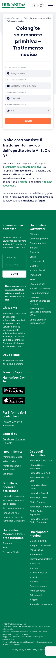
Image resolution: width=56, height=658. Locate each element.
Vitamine (34, 581)
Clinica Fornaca (37, 502)
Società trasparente (40, 288)
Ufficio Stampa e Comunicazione (38, 321)
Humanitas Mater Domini (38, 487)
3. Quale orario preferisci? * (16, 92)
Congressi (7, 473)
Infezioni (34, 568)
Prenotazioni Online (12, 456)
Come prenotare (38, 243)
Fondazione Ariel (10, 513)
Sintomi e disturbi (38, 540)
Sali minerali (36, 595)
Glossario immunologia (41, 559)
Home (7, 18)
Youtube (20, 439)
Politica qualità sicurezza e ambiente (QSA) (40, 311)
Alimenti (33, 599)
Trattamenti (17, 18)
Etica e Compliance (39, 293)
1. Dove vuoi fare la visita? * (16, 67)
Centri (33, 256)
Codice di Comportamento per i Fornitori (40, 300)
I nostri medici (37, 261)
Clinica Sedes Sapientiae (36, 513)
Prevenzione (36, 554)
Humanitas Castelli (39, 493)
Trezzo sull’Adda (10, 552)
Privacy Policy (18, 649)
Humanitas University (13, 496)
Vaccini (33, 577)
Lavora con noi (37, 284)
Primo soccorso (37, 590)
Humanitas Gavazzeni (41, 460)
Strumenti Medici (38, 572)
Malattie (34, 265)
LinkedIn (7, 442)
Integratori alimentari (40, 545)
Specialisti (35, 563)
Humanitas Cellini (38, 497)
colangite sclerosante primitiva (23, 166)
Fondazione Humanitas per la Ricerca (14, 502)
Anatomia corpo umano (41, 604)
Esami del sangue (38, 586)
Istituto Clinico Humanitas (37, 467)
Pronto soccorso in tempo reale (11, 467)
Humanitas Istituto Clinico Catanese (39, 521)
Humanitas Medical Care (39, 479)
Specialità (35, 252)
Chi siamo (34, 234)
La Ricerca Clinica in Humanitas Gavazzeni (13, 519)
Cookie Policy (31, 649)
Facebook (8, 439)
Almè (4, 547)
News (32, 279)
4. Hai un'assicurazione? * (15, 105)
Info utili (33, 247)
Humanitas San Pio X (40, 473)
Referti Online (9, 461)
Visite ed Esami (37, 270)
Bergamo (7, 543)
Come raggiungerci (39, 238)
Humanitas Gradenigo (40, 506)
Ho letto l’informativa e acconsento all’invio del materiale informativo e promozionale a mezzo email (15, 293)
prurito (24, 181)
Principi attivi (36, 550)
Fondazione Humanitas (14, 508)
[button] (50, 6)
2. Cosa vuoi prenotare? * (15, 80)
